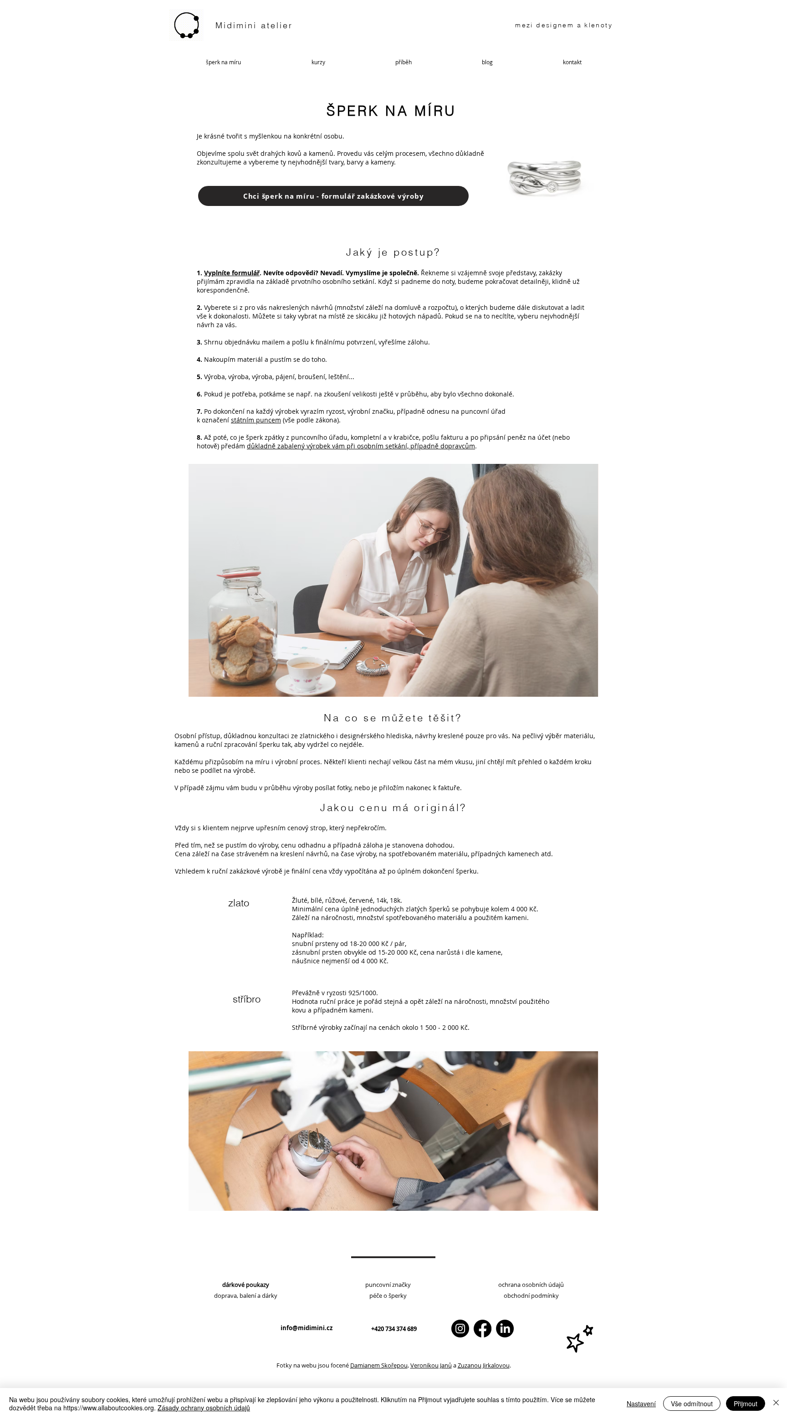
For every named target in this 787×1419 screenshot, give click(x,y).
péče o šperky (388, 1295)
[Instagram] (460, 1328)
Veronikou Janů (431, 1365)
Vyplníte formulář (232, 272)
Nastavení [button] (641, 1403)
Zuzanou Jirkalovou (484, 1365)
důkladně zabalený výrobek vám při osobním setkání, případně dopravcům (361, 446)
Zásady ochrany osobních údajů (204, 1407)
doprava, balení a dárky (245, 1295)
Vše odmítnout (692, 1403)
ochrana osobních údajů (531, 1284)
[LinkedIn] (505, 1328)
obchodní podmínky (531, 1295)
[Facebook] (482, 1328)
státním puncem (256, 420)
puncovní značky (388, 1284)
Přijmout (745, 1403)
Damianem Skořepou (379, 1365)
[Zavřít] (776, 1403)
